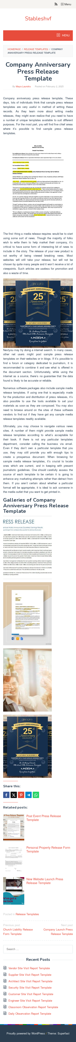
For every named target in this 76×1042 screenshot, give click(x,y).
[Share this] (6, 795)
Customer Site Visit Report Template (30, 994)
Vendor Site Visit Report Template (29, 968)
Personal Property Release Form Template (48, 849)
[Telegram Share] (28, 795)
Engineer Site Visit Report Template (30, 1000)
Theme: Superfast (58, 1033)
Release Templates (27, 914)
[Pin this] (21, 795)
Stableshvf (38, 18)
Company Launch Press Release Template (58, 929)
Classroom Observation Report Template (33, 1007)
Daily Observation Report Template (29, 1013)
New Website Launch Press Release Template (44, 881)
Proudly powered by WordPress (26, 1033)
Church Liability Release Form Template (18, 929)
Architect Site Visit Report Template (30, 981)
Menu (67, 4)
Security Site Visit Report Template (30, 987)
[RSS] (56, 4)
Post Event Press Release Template (43, 818)
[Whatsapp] (36, 795)
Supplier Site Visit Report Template (29, 975)
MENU (65, 35)
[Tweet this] (14, 795)
